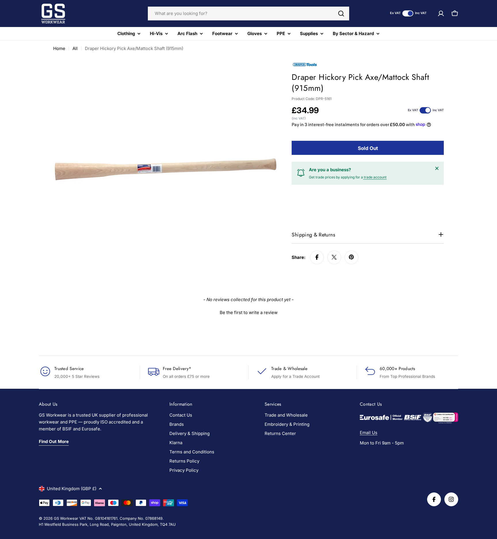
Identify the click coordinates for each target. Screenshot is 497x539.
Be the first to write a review (249, 312)
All (75, 48)
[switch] (407, 13)
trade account (375, 177)
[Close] (436, 168)
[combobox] (248, 13)
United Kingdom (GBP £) (71, 488)
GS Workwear (66, 518)
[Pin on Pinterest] (351, 257)
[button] (248, 311)
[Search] (341, 13)
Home (59, 48)
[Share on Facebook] (317, 257)
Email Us (368, 432)
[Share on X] (334, 257)
